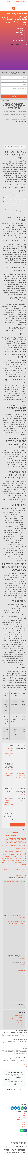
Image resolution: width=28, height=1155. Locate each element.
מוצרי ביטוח (19, 1024)
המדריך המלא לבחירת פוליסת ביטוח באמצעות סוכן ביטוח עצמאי (8, 816)
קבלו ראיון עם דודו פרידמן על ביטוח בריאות (14, 1032)
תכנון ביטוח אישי (18, 875)
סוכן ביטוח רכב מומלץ (10, 873)
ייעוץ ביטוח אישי (16, 867)
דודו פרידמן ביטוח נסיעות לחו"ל (14, 860)
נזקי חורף (24, 1048)
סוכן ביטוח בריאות (15, 869)
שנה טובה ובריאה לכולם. (18, 963)
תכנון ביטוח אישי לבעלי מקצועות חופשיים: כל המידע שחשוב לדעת (16, 956)
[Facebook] (25, 1130)
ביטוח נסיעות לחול (17, 1019)
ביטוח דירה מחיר (15, 845)
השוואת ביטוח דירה (11, 865)
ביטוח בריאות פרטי (17, 839)
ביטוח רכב (20, 856)
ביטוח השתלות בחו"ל (21, 1057)
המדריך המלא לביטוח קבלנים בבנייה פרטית (9, 790)
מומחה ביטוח (10, 867)
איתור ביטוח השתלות (22, 833)
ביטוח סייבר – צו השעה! (20, 1039)
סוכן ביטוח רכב (17, 873)
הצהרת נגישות (19, 1142)
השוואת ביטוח (19, 865)
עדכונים (20, 1028)
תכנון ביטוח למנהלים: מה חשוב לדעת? (14, 915)
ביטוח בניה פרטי (21, 836)
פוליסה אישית (23, 875)
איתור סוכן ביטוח (12, 833)
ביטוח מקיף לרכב (16, 852)
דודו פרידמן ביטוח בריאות (12, 858)
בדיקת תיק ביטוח (20, 748)
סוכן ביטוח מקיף (11, 871)
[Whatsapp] (22, 1130)
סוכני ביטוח (4, 873)
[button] (13, 8)
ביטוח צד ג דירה (9, 854)
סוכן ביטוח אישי (21, 869)
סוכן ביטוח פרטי (23, 873)
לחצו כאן (19, 560)
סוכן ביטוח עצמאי (5, 871)
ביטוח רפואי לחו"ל (11, 856)
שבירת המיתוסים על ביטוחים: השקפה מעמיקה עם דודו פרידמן (8, 765)
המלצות (20, 1022)
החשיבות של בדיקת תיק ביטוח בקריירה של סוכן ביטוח (20, 790)
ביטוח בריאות (21, 798)
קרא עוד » (22, 750)
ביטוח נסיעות (18, 854)
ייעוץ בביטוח (21, 867)
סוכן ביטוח (19, 1026)
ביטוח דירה (19, 1017)
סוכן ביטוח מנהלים (18, 871)
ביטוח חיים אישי (20, 848)
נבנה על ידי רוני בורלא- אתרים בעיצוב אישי (14, 1151)
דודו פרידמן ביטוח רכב (19, 862)
